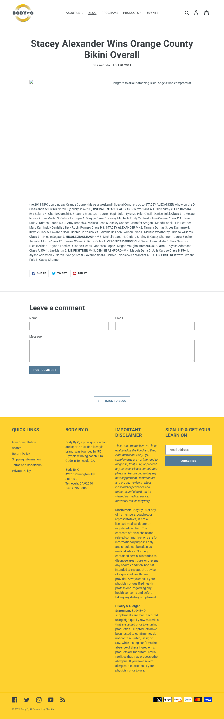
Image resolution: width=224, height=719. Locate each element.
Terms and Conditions (27, 465)
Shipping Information (26, 459)
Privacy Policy (21, 470)
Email (119, 318)
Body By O (26, 709)
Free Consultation (24, 442)
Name (33, 318)
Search (16, 448)
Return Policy (21, 453)
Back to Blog (115, 400)
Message (35, 336)
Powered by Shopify (43, 709)
